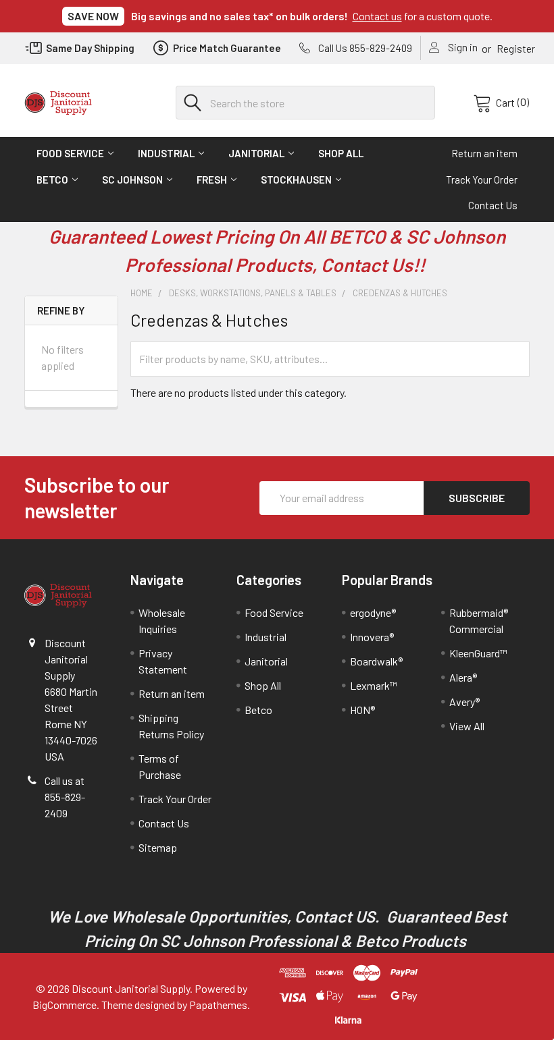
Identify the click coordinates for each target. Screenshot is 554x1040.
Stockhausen (296, 179)
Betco (52, 179)
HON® (362, 709)
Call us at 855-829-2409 (65, 796)
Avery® (464, 701)
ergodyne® (373, 612)
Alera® (463, 677)
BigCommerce (64, 1004)
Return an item (484, 153)
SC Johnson (132, 179)
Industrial (166, 153)
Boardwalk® (376, 661)
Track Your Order (482, 179)
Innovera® (372, 636)
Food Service (70, 153)
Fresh (212, 179)
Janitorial (256, 153)
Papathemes (218, 1004)
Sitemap (157, 847)
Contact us (377, 15)
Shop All (340, 153)
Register (516, 49)
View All (466, 725)
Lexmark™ (373, 685)
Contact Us (493, 205)
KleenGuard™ (478, 653)
